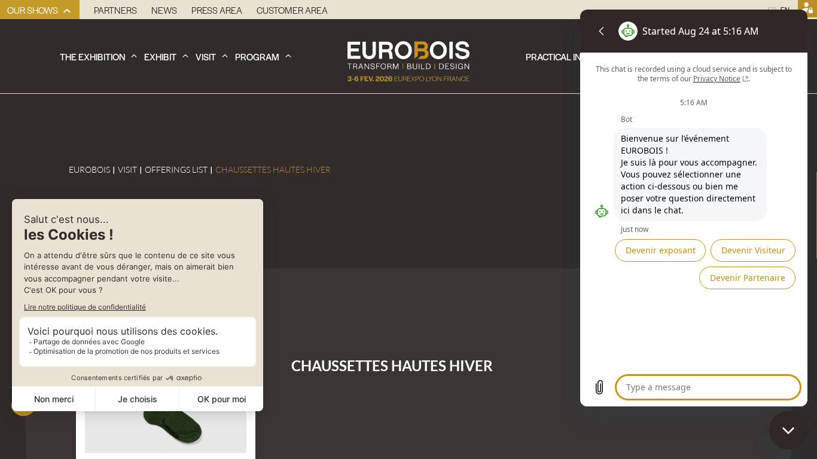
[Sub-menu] (67, 11)
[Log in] (807, 9)
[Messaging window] (693, 208)
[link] (40, 9)
